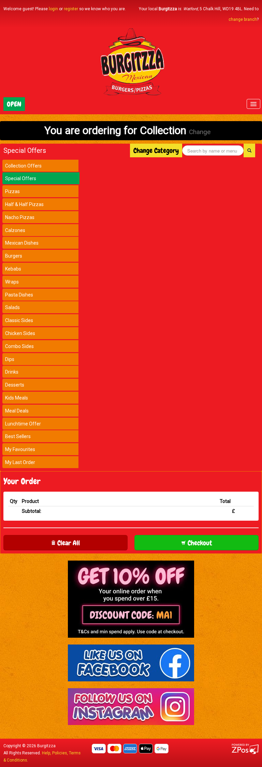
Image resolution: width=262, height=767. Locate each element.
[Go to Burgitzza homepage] (131, 62)
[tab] (40, 166)
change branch (243, 19)
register (71, 8)
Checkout (199, 542)
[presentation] (41, 166)
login (53, 8)
